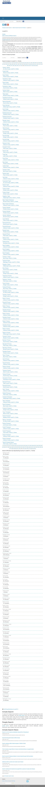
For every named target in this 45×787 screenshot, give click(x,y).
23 (41, 62)
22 (39, 62)
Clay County (5, 432)
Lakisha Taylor (6, 165)
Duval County (6, 87)
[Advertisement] (29, 8)
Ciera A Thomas (6, 283)
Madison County (6, 594)
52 (21, 65)
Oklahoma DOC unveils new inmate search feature (12, 761)
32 (18, 64)
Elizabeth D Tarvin (6, 146)
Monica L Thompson (7, 419)
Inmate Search (8, 712)
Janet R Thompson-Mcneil (8, 442)
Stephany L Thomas (7, 279)
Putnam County (6, 76)
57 (31, 65)
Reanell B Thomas (6, 302)
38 (29, 64)
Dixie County (5, 501)
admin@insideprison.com (6, 39)
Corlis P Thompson (7, 427)
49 (15, 65)
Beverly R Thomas (6, 381)
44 (41, 64)
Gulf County (5, 531)
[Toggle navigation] (3, 18)
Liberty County (6, 590)
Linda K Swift (5, 71)
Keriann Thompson (7, 423)
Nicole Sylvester (6, 105)
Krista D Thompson (7, 415)
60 (36, 65)
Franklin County (6, 516)
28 (10, 64)
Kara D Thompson (6, 404)
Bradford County (6, 417)
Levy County (5, 586)
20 (35, 62)
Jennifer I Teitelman (7, 215)
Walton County (6, 695)
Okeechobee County (7, 624)
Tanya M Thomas (6, 362)
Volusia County (6, 99)
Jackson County (6, 564)
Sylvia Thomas (6, 271)
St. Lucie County (6, 182)
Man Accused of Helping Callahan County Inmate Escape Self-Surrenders (17, 756)
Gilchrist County (6, 523)
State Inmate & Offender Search (9, 35)
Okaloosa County (6, 620)
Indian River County (7, 560)
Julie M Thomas (6, 359)
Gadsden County (6, 519)
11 (17, 62)
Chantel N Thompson (7, 408)
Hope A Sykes (6, 75)
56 (29, 65)
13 (21, 62)
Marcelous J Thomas (7, 347)
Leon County (5, 583)
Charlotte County (6, 114)
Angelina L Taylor (6, 196)
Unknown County (6, 80)
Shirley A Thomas (6, 366)
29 (12, 64)
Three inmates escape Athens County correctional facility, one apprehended (18, 749)
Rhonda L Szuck (6, 120)
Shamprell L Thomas (7, 290)
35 (24, 64)
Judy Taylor (5, 177)
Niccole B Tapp (6, 131)
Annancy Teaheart (6, 207)
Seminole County (6, 661)
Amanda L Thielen (6, 264)
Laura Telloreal (6, 218)
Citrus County (6, 152)
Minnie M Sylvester (7, 101)
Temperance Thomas (7, 275)
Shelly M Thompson (7, 393)
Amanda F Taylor (6, 169)
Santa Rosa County (7, 654)
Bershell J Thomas (6, 340)
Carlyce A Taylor (6, 188)
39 (31, 64)
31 (16, 64)
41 (35, 64)
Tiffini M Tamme (6, 128)
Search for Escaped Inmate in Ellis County (11, 737)
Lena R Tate (5, 158)
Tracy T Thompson (6, 412)
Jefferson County (6, 568)
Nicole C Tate (5, 150)
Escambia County (6, 243)
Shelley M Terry (6, 241)
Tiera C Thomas (6, 355)
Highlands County (6, 549)
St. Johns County (6, 68)
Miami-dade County (7, 609)
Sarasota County (6, 657)
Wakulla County (6, 691)
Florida (3, 34)
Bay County (5, 171)
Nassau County (6, 616)
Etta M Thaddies (6, 245)
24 (2, 64)
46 (9, 65)
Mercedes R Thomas (7, 343)
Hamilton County (6, 534)
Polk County (5, 148)
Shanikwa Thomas (6, 309)
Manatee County (6, 337)
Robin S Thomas (6, 298)
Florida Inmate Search (6, 27)
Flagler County (6, 512)
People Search (7, 722)
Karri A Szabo (5, 109)
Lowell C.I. (13, 68)
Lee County (5, 424)
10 (16, 62)
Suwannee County (6, 676)
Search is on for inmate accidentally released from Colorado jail (15, 732)
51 (19, 65)
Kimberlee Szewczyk (7, 112)
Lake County (5, 156)
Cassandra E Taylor (7, 181)
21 (37, 62)
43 (39, 64)
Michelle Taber (6, 124)
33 (20, 64)
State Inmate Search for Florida (19, 27)
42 (37, 64)
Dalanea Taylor (6, 173)
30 (14, 64)
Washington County (7, 262)
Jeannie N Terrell (6, 234)
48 (13, 65)
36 (26, 64)
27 (8, 64)
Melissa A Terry (6, 237)
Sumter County (6, 672)
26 (6, 64)
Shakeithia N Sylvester (7, 97)
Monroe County (6, 613)
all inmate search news (9, 775)
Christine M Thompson (7, 396)
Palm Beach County (7, 379)
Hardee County (6, 538)
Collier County (6, 220)
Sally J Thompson (6, 400)
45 (7, 65)
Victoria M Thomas (6, 287)
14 (23, 62)
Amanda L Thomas (7, 294)
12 (19, 62)
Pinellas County (6, 163)
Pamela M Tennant (6, 222)
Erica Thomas (5, 268)
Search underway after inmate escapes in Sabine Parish (14, 743)
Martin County (6, 91)
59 (34, 65)
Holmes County (6, 557)
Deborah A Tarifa (6, 143)
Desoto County (6, 497)
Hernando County (6, 545)
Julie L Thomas (6, 389)
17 (29, 62)
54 (25, 65)
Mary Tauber (5, 162)
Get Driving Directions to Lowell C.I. (11, 709)
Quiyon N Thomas (6, 332)
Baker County (5, 456)
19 (33, 62)
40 (33, 64)
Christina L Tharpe (6, 256)
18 (31, 62)
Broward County (6, 95)
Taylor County (6, 383)
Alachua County (6, 72)
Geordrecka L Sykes (7, 78)
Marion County (6, 371)
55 (27, 65)
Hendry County (6, 190)
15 (25, 62)
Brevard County (6, 201)
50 (17, 65)
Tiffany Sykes (5, 94)
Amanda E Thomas (7, 336)
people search (5, 725)
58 (32, 65)
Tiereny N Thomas (6, 374)
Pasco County (6, 125)
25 (4, 64)
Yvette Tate (5, 154)
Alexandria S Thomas (7, 378)
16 (27, 62)
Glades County (6, 527)
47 (11, 65)
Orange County (6, 133)
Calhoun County (6, 239)
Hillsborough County (7, 106)
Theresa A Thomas (7, 370)
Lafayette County (6, 572)
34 (22, 64)
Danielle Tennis (6, 230)
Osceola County (6, 631)
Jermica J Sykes (6, 90)
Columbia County (6, 493)
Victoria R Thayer (6, 260)
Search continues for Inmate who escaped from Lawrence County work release (18, 768)
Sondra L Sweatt (6, 67)
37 (28, 64)
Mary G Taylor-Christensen (8, 200)
